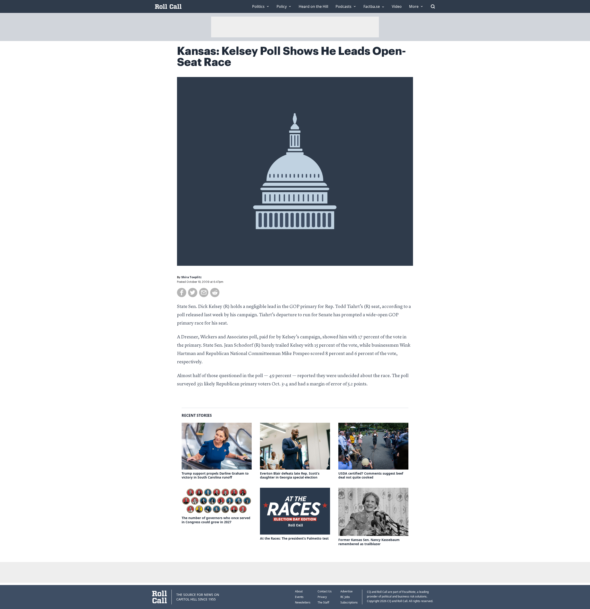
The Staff (323, 602)
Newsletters (302, 602)
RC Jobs (345, 597)
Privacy (322, 597)
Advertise (346, 591)
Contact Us (325, 591)
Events (299, 597)
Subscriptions (349, 602)
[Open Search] (433, 6)
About (299, 591)
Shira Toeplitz (191, 277)
